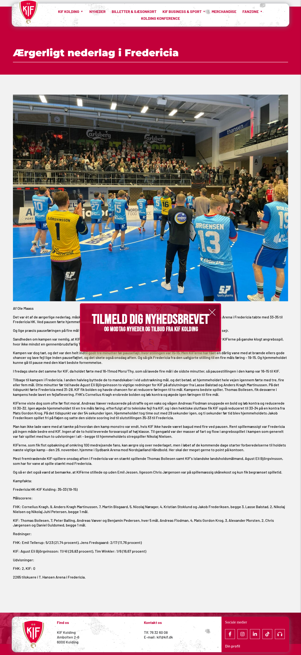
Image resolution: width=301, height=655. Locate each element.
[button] (212, 312)
